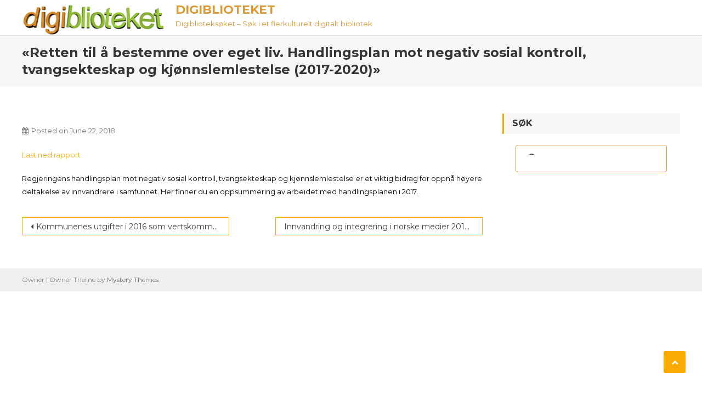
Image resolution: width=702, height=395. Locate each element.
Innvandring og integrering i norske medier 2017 (376, 227)
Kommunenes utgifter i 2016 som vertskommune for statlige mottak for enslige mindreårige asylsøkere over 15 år (132, 227)
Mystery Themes (132, 279)
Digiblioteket (225, 9)
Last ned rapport (51, 154)
